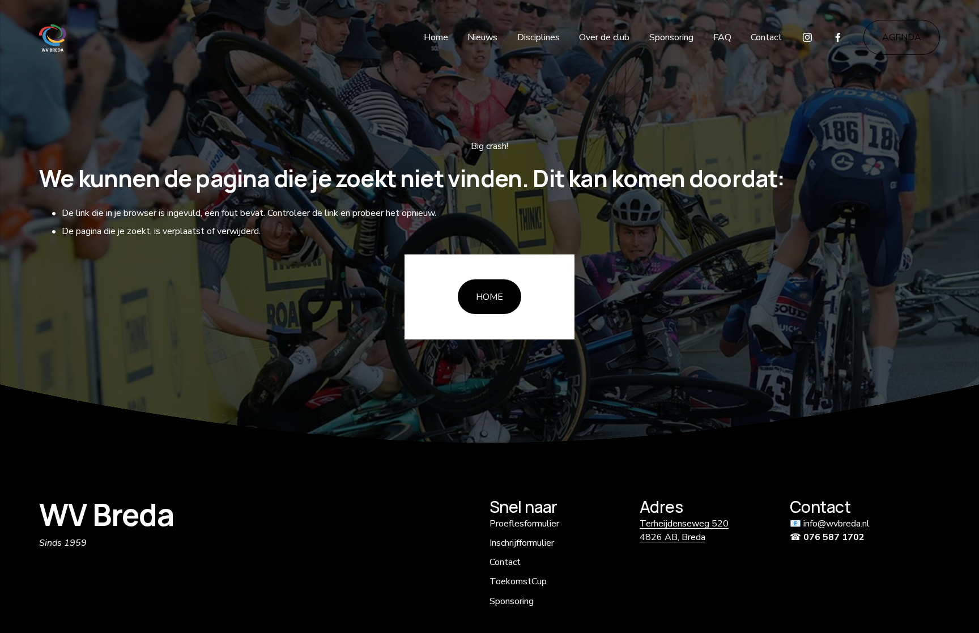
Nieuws (482, 37)
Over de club (604, 37)
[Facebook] (838, 37)
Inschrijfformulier (522, 543)
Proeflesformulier (524, 523)
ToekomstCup (518, 581)
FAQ (722, 37)
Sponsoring (671, 37)
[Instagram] (807, 37)
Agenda (901, 37)
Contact (766, 37)
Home (436, 37)
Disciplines (538, 37)
